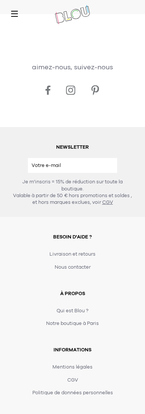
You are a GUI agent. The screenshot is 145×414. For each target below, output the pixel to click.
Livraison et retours (72, 254)
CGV (107, 202)
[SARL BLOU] (72, 15)
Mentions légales (72, 367)
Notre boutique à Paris (72, 323)
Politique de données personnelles (72, 392)
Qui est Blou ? (72, 310)
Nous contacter (73, 267)
